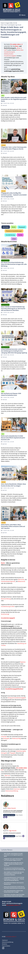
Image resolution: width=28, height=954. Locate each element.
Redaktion (4, 944)
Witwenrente (21, 581)
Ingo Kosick (18, 25)
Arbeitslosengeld (21, 751)
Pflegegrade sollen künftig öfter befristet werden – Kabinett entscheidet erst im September (14, 195)
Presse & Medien (6, 946)
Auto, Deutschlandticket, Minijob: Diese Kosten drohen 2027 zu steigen (13, 485)
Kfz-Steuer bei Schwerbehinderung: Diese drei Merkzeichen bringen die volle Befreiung (14, 264)
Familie (20, 235)
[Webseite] (6, 817)
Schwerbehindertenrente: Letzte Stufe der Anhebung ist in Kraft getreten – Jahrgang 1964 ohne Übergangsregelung (14, 351)
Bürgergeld (22, 227)
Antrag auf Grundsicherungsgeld (17, 698)
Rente (18, 50)
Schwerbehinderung (5, 260)
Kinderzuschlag (16, 738)
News (16, 46)
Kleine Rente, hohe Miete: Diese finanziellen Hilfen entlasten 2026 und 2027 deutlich (13, 526)
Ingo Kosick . (4, 444)
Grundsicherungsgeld (8, 618)
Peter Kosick (7, 25)
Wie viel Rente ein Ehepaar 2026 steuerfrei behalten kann (11, 394)
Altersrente (21, 579)
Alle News (5, 227)
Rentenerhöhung (6, 599)
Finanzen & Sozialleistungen (14, 231)
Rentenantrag (5, 614)
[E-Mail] (4, 817)
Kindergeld (6, 738)
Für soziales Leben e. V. (16, 44)
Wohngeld (4, 753)
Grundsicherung (10, 235)
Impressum (17, 789)
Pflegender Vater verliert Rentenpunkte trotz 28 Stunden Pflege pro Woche (14, 148)
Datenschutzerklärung (12, 791)
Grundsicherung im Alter (7, 606)
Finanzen (3, 145)
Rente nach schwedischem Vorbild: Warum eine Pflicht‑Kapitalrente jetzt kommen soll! (13, 437)
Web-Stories (17, 726)
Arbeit (14, 239)
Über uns (7, 775)
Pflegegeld (12, 753)
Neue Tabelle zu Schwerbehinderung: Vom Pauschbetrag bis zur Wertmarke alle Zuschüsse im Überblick (13, 308)
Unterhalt (3, 736)
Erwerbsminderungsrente (8, 581)
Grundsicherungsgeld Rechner (14, 689)
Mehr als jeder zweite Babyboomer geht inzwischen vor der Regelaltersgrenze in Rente (13, 99)
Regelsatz (23, 662)
